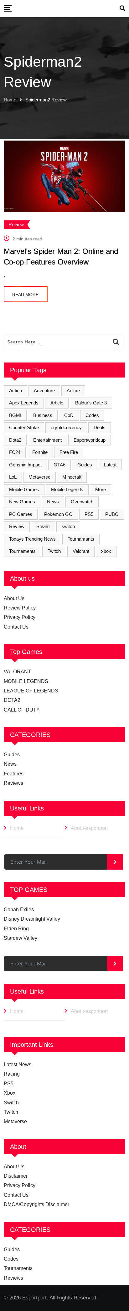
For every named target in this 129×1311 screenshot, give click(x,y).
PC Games (20, 514)
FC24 (14, 452)
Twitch (54, 551)
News (53, 501)
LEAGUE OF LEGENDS (31, 690)
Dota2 (15, 440)
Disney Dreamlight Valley (32, 919)
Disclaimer (16, 1176)
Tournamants (81, 539)
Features (13, 773)
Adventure (44, 390)
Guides (84, 464)
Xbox (9, 1093)
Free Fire (68, 452)
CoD (69, 415)
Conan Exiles (19, 909)
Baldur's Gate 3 (91, 402)
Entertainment (47, 440)
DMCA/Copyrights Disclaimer (36, 1204)
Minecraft (71, 477)
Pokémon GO (58, 514)
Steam (43, 526)
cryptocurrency (66, 427)
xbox (106, 551)
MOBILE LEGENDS (26, 681)
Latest (110, 464)
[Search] (122, 8)
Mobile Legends (67, 489)
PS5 (89, 514)
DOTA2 (12, 700)
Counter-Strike (24, 427)
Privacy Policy (19, 617)
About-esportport (89, 828)
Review (16, 526)
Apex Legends (24, 402)
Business (42, 415)
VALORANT (17, 671)
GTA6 (59, 464)
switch (68, 526)
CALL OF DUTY (22, 709)
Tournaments (22, 551)
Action (15, 390)
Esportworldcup (90, 440)
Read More (25, 294)
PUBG (112, 514)
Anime (73, 390)
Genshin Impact (25, 464)
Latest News (17, 1064)
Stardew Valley (20, 938)
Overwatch (82, 501)
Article (56, 402)
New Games (22, 501)
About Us (14, 598)
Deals (100, 427)
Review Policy (20, 607)
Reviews (13, 783)
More (100, 489)
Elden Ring (16, 928)
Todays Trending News (32, 539)
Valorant (81, 551)
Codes (92, 415)
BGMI (15, 415)
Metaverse (39, 477)
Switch (11, 1102)
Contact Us (16, 627)
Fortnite (40, 452)
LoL (13, 477)
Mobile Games (24, 489)
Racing (12, 1074)
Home (10, 99)
